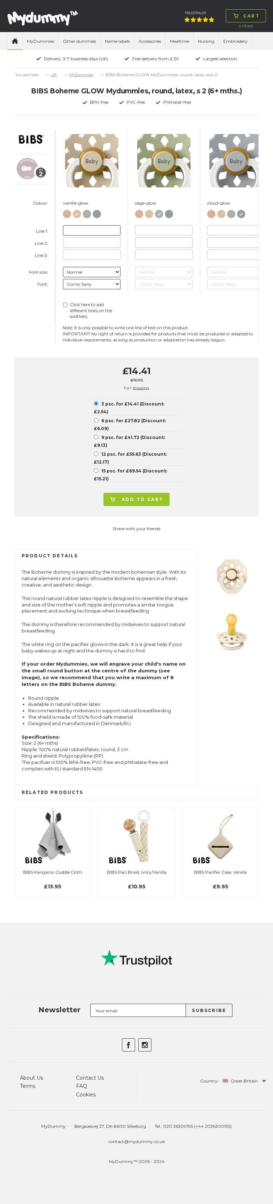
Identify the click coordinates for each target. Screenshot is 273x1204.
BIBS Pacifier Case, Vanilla (220, 872)
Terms (27, 1086)
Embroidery (235, 41)
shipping (141, 388)
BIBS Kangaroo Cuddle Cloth (52, 872)
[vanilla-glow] (77, 212)
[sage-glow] (87, 212)
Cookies (86, 1094)
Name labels (117, 41)
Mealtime (179, 41)
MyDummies (40, 41)
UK (54, 74)
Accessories (150, 41)
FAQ (81, 1086)
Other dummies (79, 41)
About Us (31, 1078)
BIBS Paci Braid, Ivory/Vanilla (136, 872)
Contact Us (90, 1078)
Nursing (206, 41)
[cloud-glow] (97, 212)
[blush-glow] (67, 212)
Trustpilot (195, 13)
